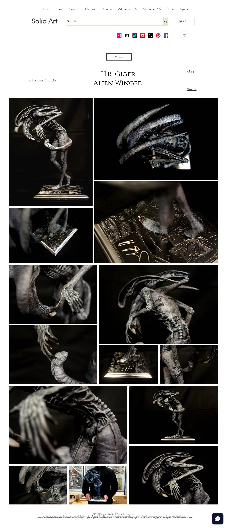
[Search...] (165, 21)
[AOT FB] (166, 35)
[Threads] (127, 35)
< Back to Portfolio (42, 80)
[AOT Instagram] (119, 35)
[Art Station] (134, 35)
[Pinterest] (158, 35)
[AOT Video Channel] (142, 35)
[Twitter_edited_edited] (150, 35)
